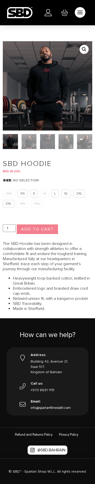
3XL (9, 203)
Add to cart (37, 229)
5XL (37, 203)
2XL (79, 193)
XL (66, 193)
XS (22, 193)
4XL (23, 203)
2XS (9, 193)
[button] (64, 12)
